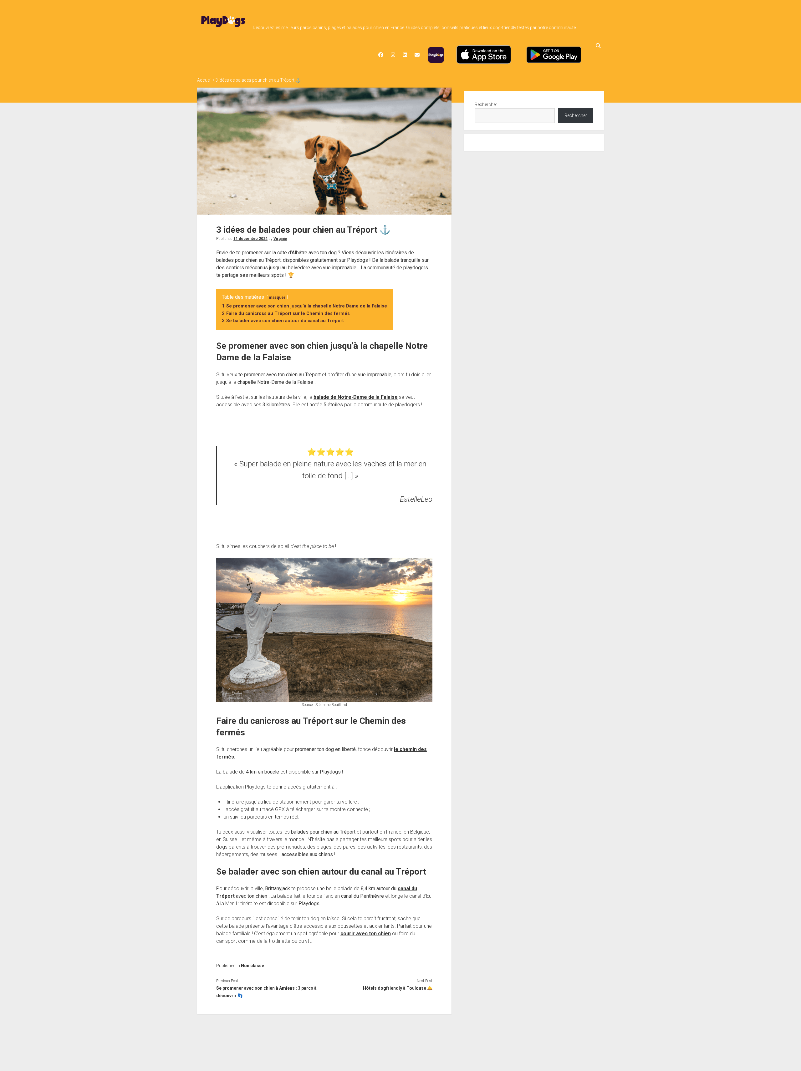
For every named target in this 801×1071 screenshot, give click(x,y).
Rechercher (486, 104)
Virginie (280, 238)
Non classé (252, 965)
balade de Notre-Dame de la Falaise (356, 397)
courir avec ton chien (365, 933)
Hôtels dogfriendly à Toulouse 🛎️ (397, 988)
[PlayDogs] (223, 27)
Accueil (204, 80)
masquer (277, 297)
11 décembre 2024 (250, 238)
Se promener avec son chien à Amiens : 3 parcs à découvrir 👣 (266, 992)
